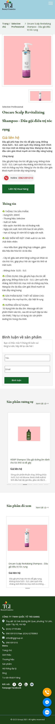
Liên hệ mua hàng (18, 189)
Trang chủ (5, 25)
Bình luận (16, 380)
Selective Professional (17, 25)
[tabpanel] (27, 447)
